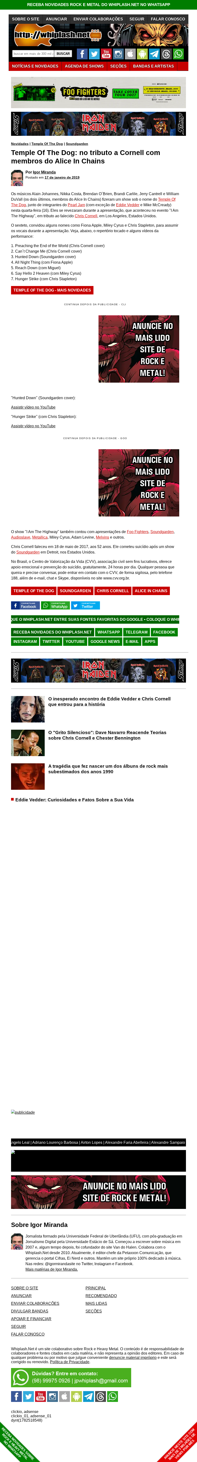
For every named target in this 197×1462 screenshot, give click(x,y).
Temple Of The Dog (47, 144)
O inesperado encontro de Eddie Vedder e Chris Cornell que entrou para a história (109, 701)
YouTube (75, 642)
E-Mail (132, 642)
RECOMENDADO (101, 1296)
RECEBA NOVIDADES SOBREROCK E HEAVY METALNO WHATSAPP (18, 1444)
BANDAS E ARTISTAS (153, 66)
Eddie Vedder (127, 205)
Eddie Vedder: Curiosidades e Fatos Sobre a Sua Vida (74, 799)
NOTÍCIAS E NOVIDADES (35, 66)
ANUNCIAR (56, 19)
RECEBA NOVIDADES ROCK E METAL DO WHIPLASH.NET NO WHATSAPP (98, 4)
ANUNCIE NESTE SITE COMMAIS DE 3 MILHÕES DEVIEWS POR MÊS (179, 1444)
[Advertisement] (51, 482)
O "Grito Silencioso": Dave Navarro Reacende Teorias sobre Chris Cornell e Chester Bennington (107, 735)
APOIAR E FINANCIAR (31, 1319)
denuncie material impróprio (133, 1358)
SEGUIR (136, 19)
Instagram (25, 642)
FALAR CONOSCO (168, 19)
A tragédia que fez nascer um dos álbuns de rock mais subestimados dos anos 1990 (108, 769)
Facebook (164, 632)
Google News (105, 642)
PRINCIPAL (96, 1288)
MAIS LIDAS (96, 1303)
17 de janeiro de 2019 (62, 177)
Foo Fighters (137, 532)
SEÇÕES (118, 66)
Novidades (20, 144)
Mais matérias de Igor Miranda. (51, 1269)
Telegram (137, 632)
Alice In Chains (151, 591)
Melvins (102, 537)
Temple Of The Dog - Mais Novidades (52, 290)
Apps (150, 642)
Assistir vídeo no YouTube (33, 407)
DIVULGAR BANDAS (29, 1311)
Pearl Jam (76, 205)
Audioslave (20, 537)
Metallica (40, 537)
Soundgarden (77, 144)
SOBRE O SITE (25, 19)
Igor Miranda (44, 172)
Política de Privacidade (69, 1362)
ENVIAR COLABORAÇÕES (98, 19)
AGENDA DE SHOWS (84, 66)
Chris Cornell (86, 216)
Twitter (51, 642)
